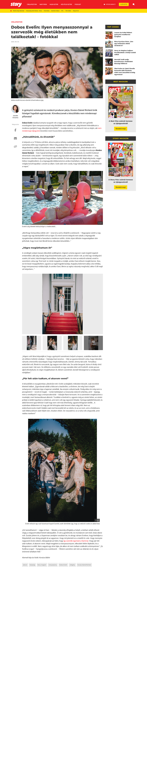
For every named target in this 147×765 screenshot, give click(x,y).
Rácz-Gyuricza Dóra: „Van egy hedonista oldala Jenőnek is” (123, 43)
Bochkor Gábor (55, 10)
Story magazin (42, 565)
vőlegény (72, 565)
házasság (32, 565)
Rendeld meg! (121, 129)
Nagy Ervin (76, 10)
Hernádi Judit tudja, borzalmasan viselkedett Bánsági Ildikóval (123, 61)
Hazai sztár (54, 4)
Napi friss (43, 4)
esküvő (25, 565)
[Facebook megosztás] (15, 131)
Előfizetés (123, 4)
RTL (62, 10)
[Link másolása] (15, 147)
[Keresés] (134, 4)
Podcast (78, 4)
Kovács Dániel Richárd (84, 565)
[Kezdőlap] (16, 4)
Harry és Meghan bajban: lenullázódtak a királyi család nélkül (125, 52)
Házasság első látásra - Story (34, 10)
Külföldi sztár (66, 4)
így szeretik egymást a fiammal (76, 541)
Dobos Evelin (63, 565)
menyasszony (53, 565)
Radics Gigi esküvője (18, 10)
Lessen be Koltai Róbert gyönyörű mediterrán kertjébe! (123, 34)
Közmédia (46, 10)
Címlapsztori (32, 4)
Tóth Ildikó (68, 10)
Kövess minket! (111, 4)
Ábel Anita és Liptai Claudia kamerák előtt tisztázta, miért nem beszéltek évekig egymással (124, 71)
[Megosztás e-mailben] (15, 139)
